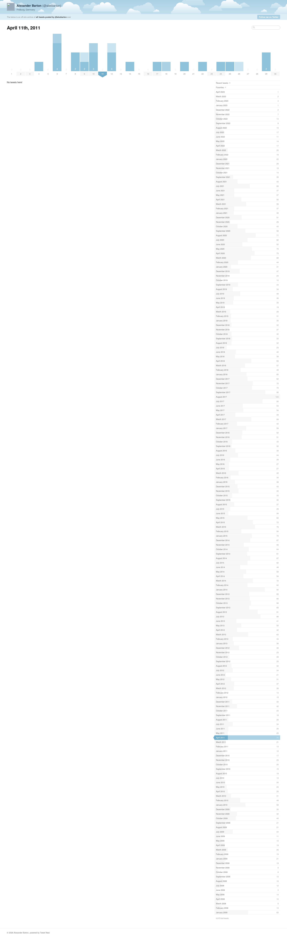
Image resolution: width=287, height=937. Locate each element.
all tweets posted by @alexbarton (51, 17)
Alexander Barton (21, 932)
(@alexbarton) (39, 5)
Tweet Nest (45, 932)
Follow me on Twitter (268, 17)
